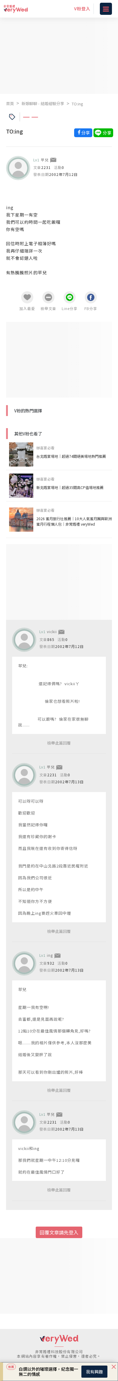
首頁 (10, 103)
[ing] (24, 963)
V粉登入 (82, 8)
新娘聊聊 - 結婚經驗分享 (42, 103)
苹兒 (45, 159)
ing (50, 955)
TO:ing (77, 104)
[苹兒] (18, 168)
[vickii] (24, 640)
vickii (52, 631)
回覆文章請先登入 (59, 1232)
